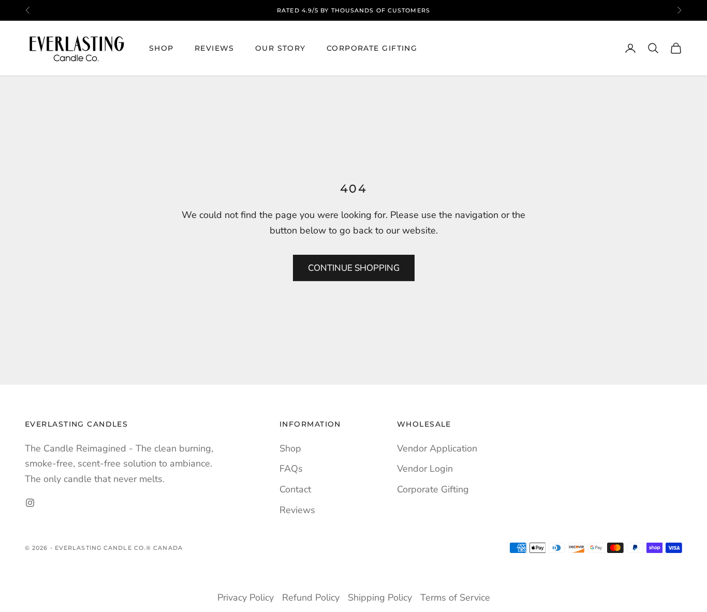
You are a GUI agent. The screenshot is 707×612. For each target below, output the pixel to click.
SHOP (161, 48)
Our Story (280, 48)
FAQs (291, 468)
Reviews (214, 48)
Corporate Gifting (372, 48)
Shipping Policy (380, 597)
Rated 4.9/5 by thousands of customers (353, 10)
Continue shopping (354, 268)
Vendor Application (437, 448)
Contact (295, 489)
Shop (290, 448)
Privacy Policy (245, 597)
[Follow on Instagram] (30, 503)
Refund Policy (311, 597)
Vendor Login (425, 468)
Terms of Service (455, 597)
